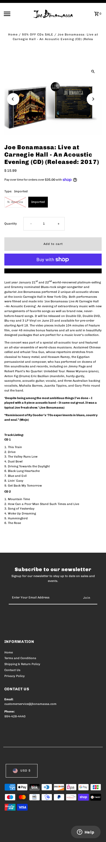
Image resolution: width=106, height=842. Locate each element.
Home (13, 34)
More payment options (53, 271)
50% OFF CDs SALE (37, 34)
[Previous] (13, 99)
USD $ (25, 770)
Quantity (10, 223)
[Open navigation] (17, 14)
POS (68, 832)
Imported (38, 202)
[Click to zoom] (93, 71)
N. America (15, 202)
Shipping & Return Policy (22, 664)
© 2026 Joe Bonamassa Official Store (33, 832)
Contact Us (12, 670)
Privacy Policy (14, 676)
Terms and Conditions (20, 658)
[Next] (93, 99)
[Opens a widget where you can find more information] (86, 832)
